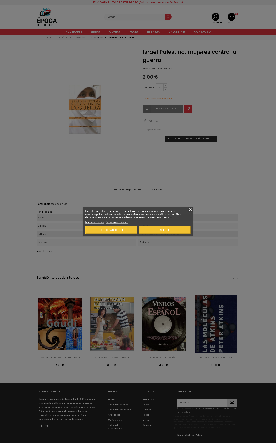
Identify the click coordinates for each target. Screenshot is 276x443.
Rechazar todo (111, 230)
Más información (94, 221)
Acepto (164, 230)
